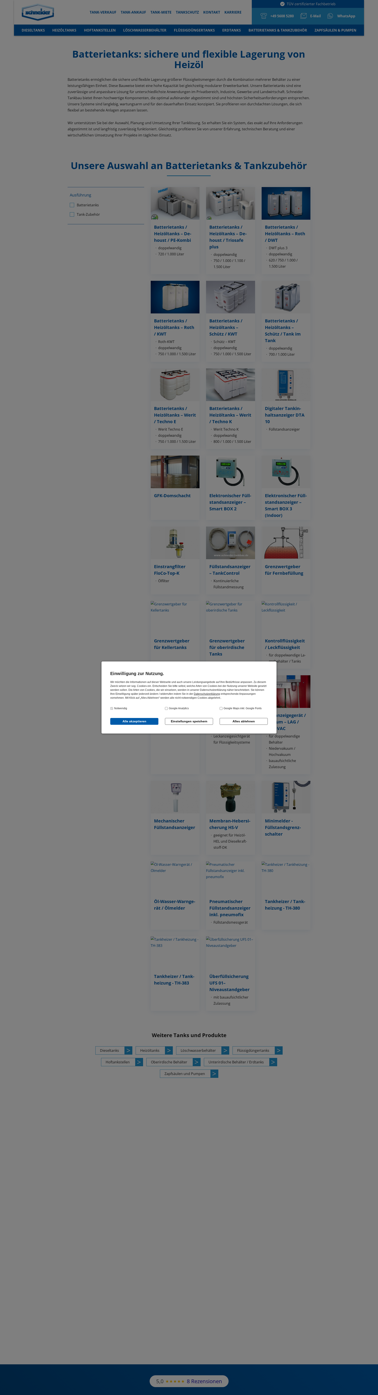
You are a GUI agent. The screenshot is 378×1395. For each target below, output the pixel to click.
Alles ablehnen (244, 721)
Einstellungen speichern (189, 721)
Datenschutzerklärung (207, 693)
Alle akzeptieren (134, 721)
